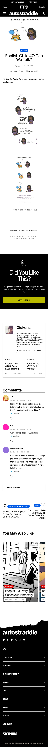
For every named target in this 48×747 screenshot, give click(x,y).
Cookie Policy (20, 743)
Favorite (22, 71)
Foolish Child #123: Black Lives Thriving (12, 366)
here (28, 210)
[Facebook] (8, 640)
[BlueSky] (24, 640)
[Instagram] (4, 640)
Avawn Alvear (17, 448)
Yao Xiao (8, 599)
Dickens (17, 66)
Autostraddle (17, 2)
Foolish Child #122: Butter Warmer (33, 366)
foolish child (32, 236)
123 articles (35, 350)
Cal (11, 425)
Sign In (5, 7)
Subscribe (42, 7)
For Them (33, 2)
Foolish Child (9, 79)
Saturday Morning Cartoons (24, 239)
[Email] (20, 640)
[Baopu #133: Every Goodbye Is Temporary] (20, 572)
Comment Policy (38, 743)
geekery (24, 50)
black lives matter (17, 236)
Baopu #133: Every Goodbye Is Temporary (19, 593)
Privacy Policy (29, 743)
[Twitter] (16, 640)
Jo (11, 396)
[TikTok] (12, 640)
